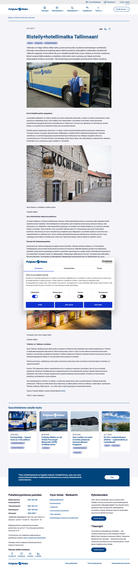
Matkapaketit (72, 11)
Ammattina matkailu (17, 443)
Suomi (127, 2)
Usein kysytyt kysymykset (59, 511)
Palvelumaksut (55, 503)
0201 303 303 (32, 500)
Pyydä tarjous (99, 518)
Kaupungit (38, 43)
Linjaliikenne (87, 11)
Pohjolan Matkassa (17, 447)
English (122, 2)
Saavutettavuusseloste (121, 563)
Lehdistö (46, 448)
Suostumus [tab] (39, 268)
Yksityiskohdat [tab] (69, 268)
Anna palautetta (71, 563)
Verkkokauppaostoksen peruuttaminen (64, 518)
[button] (63, 11)
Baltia (30, 43)
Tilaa (112, 477)
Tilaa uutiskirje (55, 514)
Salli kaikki (98, 305)
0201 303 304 (32, 510)
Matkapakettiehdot (57, 500)
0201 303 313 (32, 506)
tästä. (63, 391)
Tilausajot (45, 11)
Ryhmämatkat (57, 11)
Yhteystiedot (111, 2)
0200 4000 (31, 513)
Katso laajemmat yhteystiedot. (35, 538)
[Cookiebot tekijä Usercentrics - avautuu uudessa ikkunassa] (103, 261)
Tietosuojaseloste (94, 563)
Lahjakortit (54, 507)
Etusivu (10, 17)
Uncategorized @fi (51, 43)
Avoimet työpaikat (94, 2)
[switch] (58, 296)
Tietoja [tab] (99, 268)
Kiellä (40, 305)
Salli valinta (69, 305)
